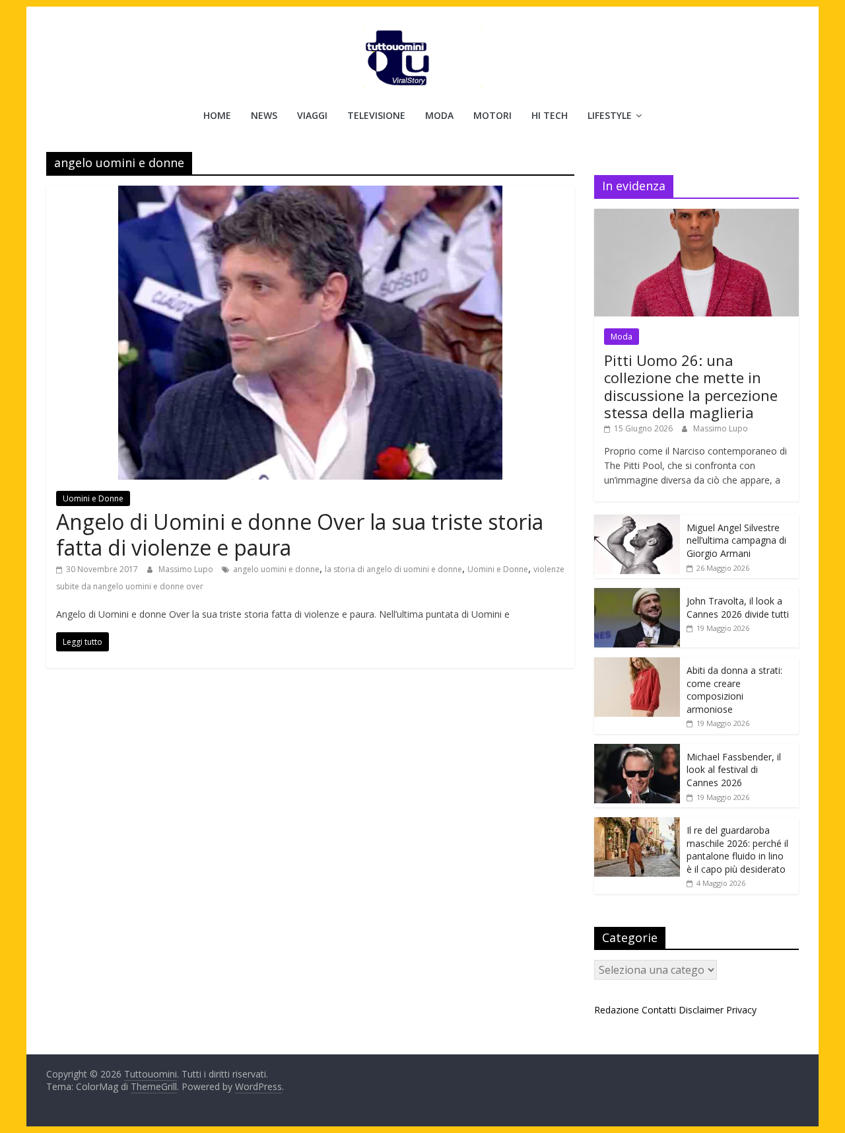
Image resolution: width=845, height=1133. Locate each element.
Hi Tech (549, 115)
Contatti (659, 1010)
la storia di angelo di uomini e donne (393, 569)
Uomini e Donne (93, 498)
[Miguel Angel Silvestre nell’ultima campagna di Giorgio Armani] (637, 521)
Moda (439, 115)
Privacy (741, 1010)
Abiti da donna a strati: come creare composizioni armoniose (734, 689)
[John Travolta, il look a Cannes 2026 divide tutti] (637, 595)
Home (217, 115)
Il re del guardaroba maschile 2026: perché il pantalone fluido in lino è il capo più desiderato (737, 849)
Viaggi (312, 115)
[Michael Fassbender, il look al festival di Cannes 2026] (637, 751)
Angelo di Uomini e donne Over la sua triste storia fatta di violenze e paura (299, 534)
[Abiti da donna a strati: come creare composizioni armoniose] (637, 664)
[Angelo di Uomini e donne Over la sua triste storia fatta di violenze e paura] (310, 193)
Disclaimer (701, 1010)
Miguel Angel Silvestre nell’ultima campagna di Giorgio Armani (736, 540)
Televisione (376, 115)
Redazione (616, 1010)
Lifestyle (610, 115)
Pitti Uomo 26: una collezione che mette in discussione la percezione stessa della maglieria (691, 386)
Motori (492, 115)
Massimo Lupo (186, 569)
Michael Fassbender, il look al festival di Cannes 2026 (734, 769)
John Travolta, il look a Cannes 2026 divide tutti (738, 607)
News (264, 115)
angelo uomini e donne (276, 569)
